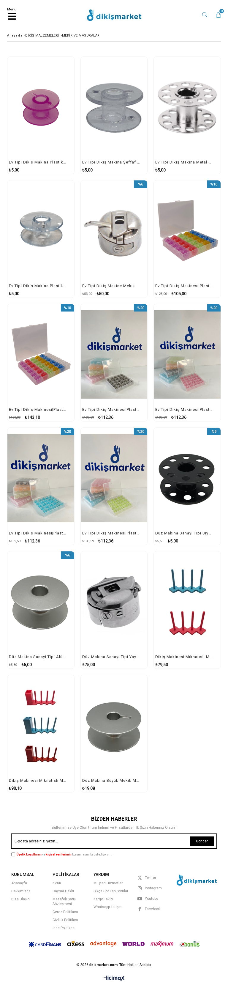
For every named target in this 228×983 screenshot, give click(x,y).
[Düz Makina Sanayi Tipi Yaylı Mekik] (114, 601)
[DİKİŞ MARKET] (195, 880)
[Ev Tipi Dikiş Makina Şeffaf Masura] (114, 107)
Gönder (202, 841)
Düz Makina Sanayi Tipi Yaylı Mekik (111, 657)
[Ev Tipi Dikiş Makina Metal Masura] (187, 107)
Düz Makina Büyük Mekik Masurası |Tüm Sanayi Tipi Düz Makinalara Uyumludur (111, 780)
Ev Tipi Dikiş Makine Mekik (108, 286)
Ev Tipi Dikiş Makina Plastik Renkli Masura (38, 162)
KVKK (57, 883)
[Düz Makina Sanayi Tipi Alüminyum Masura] (40, 601)
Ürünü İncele (55, 115)
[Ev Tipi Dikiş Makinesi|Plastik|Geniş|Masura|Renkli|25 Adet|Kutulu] (187, 230)
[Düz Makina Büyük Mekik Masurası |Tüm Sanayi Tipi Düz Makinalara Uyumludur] (114, 725)
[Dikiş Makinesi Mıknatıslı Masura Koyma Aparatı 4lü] (187, 601)
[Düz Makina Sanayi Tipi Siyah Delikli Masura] (187, 478)
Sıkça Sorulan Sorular (111, 891)
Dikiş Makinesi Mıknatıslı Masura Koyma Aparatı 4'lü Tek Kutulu (38, 780)
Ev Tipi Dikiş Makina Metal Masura (184, 162)
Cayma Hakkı (63, 891)
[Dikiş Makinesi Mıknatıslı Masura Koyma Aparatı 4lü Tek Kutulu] (40, 725)
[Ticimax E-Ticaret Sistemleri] (114, 979)
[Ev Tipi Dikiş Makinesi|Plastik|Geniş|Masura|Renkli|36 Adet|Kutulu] (40, 354)
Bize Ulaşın (20, 899)
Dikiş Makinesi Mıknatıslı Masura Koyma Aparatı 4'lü (184, 657)
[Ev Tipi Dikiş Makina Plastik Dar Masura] (40, 230)
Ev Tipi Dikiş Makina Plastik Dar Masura (38, 286)
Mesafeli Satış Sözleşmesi (64, 901)
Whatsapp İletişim (108, 907)
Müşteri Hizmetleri (109, 883)
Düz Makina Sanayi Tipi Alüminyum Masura (38, 657)
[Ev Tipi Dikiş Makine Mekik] (114, 230)
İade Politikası (64, 928)
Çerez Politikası (65, 912)
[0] (217, 15)
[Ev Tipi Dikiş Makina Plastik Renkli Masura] (40, 107)
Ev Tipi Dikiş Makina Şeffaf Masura (111, 162)
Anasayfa (19, 883)
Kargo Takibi (103, 899)
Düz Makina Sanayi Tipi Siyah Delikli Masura (184, 533)
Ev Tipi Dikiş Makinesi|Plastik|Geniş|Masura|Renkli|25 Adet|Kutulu (184, 286)
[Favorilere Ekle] (41, 115)
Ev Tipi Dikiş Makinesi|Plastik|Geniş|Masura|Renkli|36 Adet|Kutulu (38, 409)
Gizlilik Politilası (65, 920)
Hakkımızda (21, 891)
